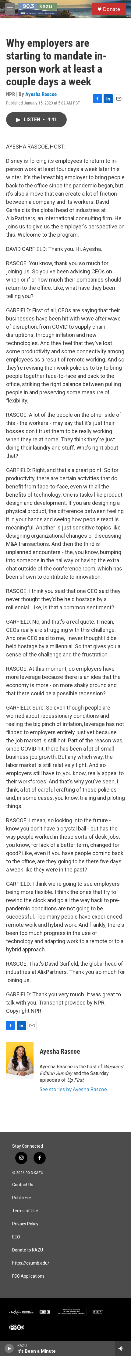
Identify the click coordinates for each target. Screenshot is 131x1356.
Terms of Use (25, 1211)
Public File (21, 1198)
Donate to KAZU (27, 1250)
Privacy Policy (25, 1224)
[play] (9, 1348)
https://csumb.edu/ (30, 1263)
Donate (111, 9)
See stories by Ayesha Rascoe (73, 1089)
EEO (16, 1237)
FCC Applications (28, 1276)
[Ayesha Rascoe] (20, 1060)
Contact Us (22, 1185)
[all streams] (123, 1348)
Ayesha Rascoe (41, 94)
